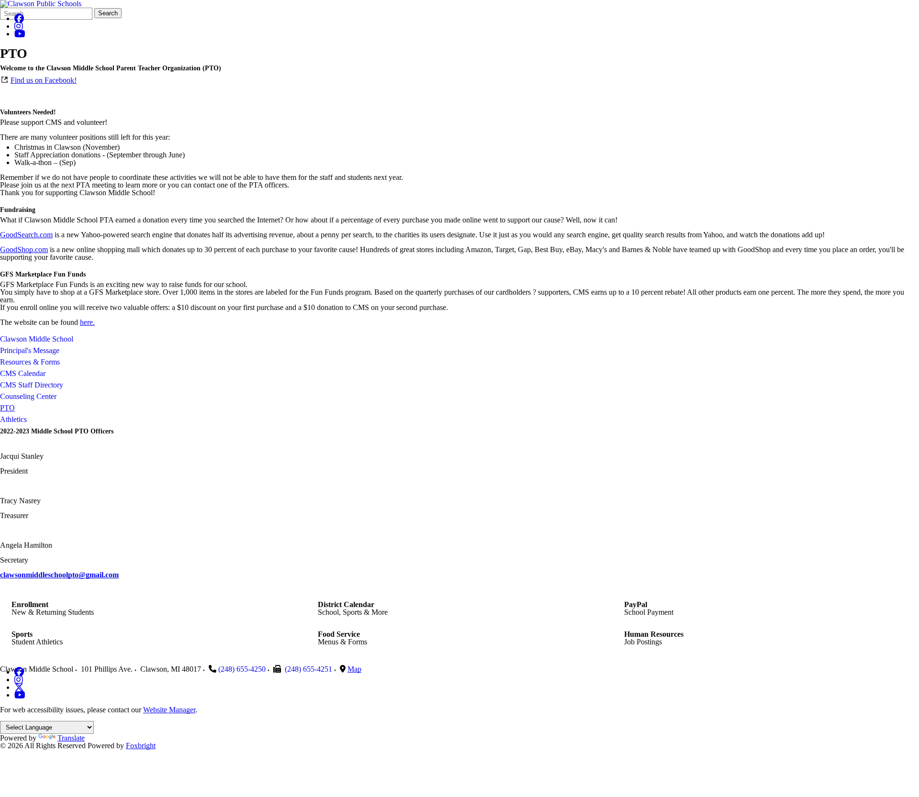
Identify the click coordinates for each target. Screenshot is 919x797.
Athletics (13, 419)
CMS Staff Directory (31, 385)
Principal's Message (29, 350)
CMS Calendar (22, 373)
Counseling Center (28, 396)
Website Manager (169, 710)
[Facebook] (19, 18)
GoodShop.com (24, 249)
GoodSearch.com (26, 235)
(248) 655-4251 (308, 669)
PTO (7, 408)
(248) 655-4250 (242, 669)
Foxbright (141, 746)
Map (354, 669)
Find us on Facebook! (44, 80)
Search (108, 13)
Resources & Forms (30, 362)
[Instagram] (18, 26)
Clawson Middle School (36, 339)
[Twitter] (19, 687)
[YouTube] (19, 34)
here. (87, 322)
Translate (71, 738)
